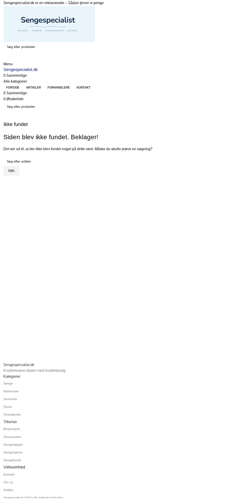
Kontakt (8, 474)
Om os (8, 482)
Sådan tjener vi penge (86, 3)
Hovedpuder (12, 414)
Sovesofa (10, 399)
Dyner (7, 406)
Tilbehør (10, 422)
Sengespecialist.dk (20, 69)
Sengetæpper (13, 444)
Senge (8, 383)
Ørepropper (11, 429)
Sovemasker (12, 437)
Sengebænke (13, 452)
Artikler (8, 490)
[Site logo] (49, 24)
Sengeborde (12, 460)
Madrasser (11, 391)
